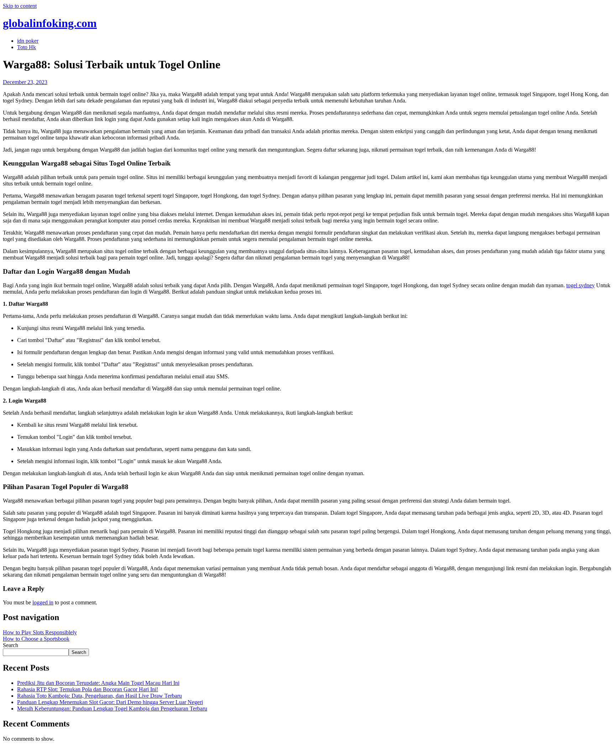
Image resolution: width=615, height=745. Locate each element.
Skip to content (20, 6)
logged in (42, 602)
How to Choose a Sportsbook (36, 639)
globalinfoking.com (50, 23)
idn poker (27, 41)
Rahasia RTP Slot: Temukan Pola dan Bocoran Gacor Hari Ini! (87, 689)
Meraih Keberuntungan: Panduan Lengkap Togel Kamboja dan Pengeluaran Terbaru (112, 708)
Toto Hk (26, 47)
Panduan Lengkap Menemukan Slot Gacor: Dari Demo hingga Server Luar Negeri (110, 702)
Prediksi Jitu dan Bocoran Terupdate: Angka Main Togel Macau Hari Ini (98, 683)
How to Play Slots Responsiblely (40, 632)
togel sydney (580, 285)
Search (10, 645)
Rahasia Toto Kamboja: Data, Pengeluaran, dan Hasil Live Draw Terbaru (99, 696)
